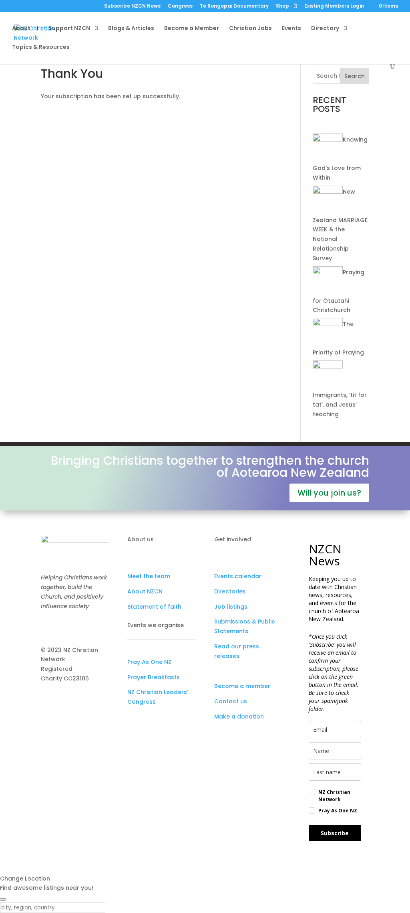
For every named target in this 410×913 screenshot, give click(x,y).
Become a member (242, 686)
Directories (230, 591)
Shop (282, 6)
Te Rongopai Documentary (234, 6)
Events (291, 28)
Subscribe (335, 833)
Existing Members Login (334, 6)
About (21, 28)
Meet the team (148, 576)
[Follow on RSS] (95, 626)
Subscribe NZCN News (132, 6)
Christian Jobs (250, 28)
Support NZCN (69, 28)
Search (354, 76)
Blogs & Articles (131, 28)
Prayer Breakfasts (153, 677)
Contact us (230, 701)
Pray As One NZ (149, 662)
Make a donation (239, 717)
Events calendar (237, 576)
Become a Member (191, 28)
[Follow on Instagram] (63, 626)
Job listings (230, 607)
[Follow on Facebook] (47, 626)
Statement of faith (154, 607)
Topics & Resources (41, 47)
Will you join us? (329, 492)
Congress (180, 6)
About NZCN (145, 591)
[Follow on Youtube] (79, 626)
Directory (325, 28)
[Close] (3, 899)
